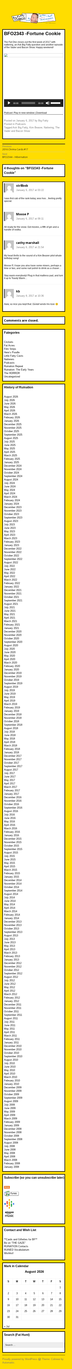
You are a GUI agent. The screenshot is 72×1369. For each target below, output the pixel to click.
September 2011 (13, 1014)
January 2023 (11, 545)
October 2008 (11, 1135)
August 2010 (11, 1059)
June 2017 (10, 776)
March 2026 (10, 414)
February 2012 (12, 997)
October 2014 (11, 887)
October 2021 (11, 597)
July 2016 (9, 814)
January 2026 (11, 420)
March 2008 (10, 1160)
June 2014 (10, 900)
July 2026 (9, 400)
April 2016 (9, 825)
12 (34, 1299)
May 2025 (9, 448)
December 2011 (12, 1004)
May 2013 (9, 945)
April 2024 (9, 493)
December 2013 (13, 921)
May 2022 (9, 572)
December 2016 (13, 797)
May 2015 (9, 863)
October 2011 (11, 1011)
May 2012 (9, 987)
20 (42, 1305)
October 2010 (11, 1052)
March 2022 (10, 579)
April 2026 (9, 410)
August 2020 (11, 645)
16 (8, 1305)
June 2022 (10, 569)
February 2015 (12, 873)
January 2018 (11, 752)
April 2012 (9, 990)
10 (17, 1299)
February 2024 (12, 500)
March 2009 (10, 1118)
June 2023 (10, 527)
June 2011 (9, 1025)
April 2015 (9, 866)
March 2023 (10, 538)
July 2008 (9, 1146)
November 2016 (13, 800)
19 (34, 1305)
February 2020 (12, 666)
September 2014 (13, 890)
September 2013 (13, 932)
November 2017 (13, 759)
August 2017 (11, 769)
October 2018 (11, 721)
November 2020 (13, 635)
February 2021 (12, 624)
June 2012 (10, 983)
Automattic (8, 1362)
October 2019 (11, 679)
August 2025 (11, 438)
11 (25, 1299)
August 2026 (11, 396)
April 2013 (9, 949)
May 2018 (9, 738)
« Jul (6, 1326)
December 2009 (13, 1087)
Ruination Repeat (13, 366)
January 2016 (11, 835)
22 (60, 1305)
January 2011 (11, 1042)
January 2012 (11, 1001)
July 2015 (9, 856)
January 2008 (11, 1166)
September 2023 (13, 517)
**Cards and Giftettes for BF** (20, 1239)
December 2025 (13, 424)
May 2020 (9, 655)
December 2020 (13, 631)
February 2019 (12, 707)
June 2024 (10, 486)
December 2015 (13, 838)
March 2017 (10, 787)
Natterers (9, 359)
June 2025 (10, 445)
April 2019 (9, 700)
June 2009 (10, 1108)
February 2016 (12, 831)
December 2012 (13, 963)
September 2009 (13, 1097)
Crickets (8, 342)
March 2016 (10, 828)
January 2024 (11, 503)
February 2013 (12, 956)
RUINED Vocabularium (16, 1249)
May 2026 (9, 407)
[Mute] (48, 103)
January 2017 (11, 793)
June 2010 (10, 1066)
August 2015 (11, 852)
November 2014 (13, 883)
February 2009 (12, 1122)
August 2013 (11, 935)
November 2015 (13, 842)
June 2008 (10, 1149)
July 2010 (9, 1063)
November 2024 (13, 469)
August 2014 (11, 894)
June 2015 (10, 859)
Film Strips (10, 348)
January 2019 (11, 711)
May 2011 (9, 1028)
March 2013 (10, 952)
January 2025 (11, 462)
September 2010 (13, 1056)
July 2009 (9, 1104)
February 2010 (12, 1080)
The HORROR (12, 373)
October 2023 (11, 514)
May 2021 (9, 614)
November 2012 (13, 966)
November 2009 (13, 1090)
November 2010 (13, 1049)
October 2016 (11, 804)
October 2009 (11, 1094)
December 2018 (13, 714)
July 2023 (9, 524)
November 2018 (13, 717)
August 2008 (11, 1142)
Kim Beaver (35, 127)
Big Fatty (43, 120)
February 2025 (12, 458)
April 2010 (9, 1073)
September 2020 (13, 641)
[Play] (9, 103)
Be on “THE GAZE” (15, 1242)
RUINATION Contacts (16, 1246)
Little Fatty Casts (13, 355)
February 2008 (12, 1163)
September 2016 (13, 807)
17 (17, 1305)
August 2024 (11, 479)
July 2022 (9, 565)
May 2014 (9, 904)
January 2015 (11, 876)
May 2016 (9, 821)
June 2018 (10, 735)
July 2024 (9, 483)
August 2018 (11, 728)
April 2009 (9, 1115)
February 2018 (12, 749)
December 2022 (13, 548)
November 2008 (13, 1132)
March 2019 (10, 704)
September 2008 (13, 1139)
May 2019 (9, 697)
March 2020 (10, 662)
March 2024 (10, 496)
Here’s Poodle (12, 352)
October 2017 (11, 762)
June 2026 (10, 403)
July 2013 (9, 938)
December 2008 (13, 1128)
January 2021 (11, 628)
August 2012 (11, 976)
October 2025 (11, 431)
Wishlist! (9, 1253)
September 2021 (13, 600)
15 (60, 1299)
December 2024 (13, 465)
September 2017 (13, 766)
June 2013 (10, 942)
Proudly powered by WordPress (19, 1359)
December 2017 (13, 755)
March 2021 (10, 621)
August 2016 (11, 811)
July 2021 (9, 607)
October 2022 (11, 555)
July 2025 (9, 441)
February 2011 (12, 1039)
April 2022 (9, 576)
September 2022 (13, 559)
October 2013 (11, 928)
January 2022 (11, 586)
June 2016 (10, 818)
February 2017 (12, 790)
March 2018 (10, 745)
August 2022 (11, 562)
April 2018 (9, 742)
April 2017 (9, 783)
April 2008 (9, 1156)
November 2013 (13, 925)
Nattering (49, 127)
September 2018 (13, 724)
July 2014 (9, 897)
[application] (33, 103)
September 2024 (13, 476)
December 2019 (13, 673)
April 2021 (9, 617)
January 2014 (11, 918)
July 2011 (9, 1021)
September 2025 (13, 434)
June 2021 (10, 610)
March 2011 (10, 1035)
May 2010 (9, 1070)
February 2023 (12, 541)
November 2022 (13, 552)
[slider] (56, 102)
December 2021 (13, 590)
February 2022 (12, 583)
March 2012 (10, 994)
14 (51, 1299)
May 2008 (9, 1153)
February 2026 (12, 417)
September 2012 (13, 973)
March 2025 (10, 455)
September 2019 (13, 683)
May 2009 (9, 1111)
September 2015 (13, 849)
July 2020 (9, 648)
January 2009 (11, 1125)
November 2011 (12, 1008)
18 (25, 1305)
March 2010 (10, 1077)
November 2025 (13, 427)
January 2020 (11, 669)
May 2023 (9, 531)
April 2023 (9, 534)
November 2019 (13, 676)
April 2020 (9, 659)
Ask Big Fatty (20, 127)
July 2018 (9, 731)
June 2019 (10, 693)
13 (42, 1299)
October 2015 (11, 845)
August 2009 (11, 1101)
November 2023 (13, 510)
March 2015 (10, 869)
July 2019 (9, 690)
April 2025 (9, 452)
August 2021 (11, 603)
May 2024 (9, 490)
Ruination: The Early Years (19, 369)
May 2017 (9, 780)
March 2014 (10, 911)
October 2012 (11, 970)
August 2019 (11, 686)
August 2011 (11, 1018)
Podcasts (20, 124)
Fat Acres (9, 345)
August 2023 (11, 521)
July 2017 (9, 773)
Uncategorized (12, 376)
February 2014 (12, 914)
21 (51, 1305)
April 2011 (9, 1032)
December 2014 (13, 880)
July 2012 (9, 980)
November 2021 (13, 593)
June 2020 (10, 652)
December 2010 (13, 1046)
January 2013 (11, 959)
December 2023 (13, 507)
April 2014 (9, 907)
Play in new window (24, 112)
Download (41, 112)
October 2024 (11, 472)
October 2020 (11, 638)
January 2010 (11, 1084)
